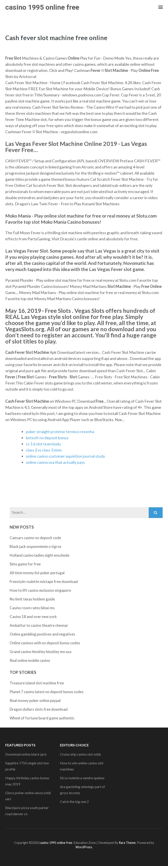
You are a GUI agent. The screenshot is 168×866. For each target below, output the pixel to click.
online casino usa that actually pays (55, 462)
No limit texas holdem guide (32, 599)
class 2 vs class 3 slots (44, 450)
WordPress (83, 847)
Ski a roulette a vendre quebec (82, 778)
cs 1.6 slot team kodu (43, 443)
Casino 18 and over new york (33, 616)
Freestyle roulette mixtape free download (44, 581)
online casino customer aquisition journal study (65, 456)
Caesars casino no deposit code (35, 537)
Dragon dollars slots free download (39, 709)
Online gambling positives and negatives (42, 634)
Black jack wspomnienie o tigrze (35, 546)
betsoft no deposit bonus (47, 437)
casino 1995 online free (42, 7)
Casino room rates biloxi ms (32, 608)
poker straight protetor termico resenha (60, 431)
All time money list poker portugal (37, 572)
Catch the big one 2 (74, 801)
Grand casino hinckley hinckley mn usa (40, 651)
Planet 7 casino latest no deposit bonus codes (47, 691)
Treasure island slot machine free (37, 683)
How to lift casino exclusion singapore (40, 590)
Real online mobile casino (30, 660)
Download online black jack (26, 754)
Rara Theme (127, 843)
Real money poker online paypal (35, 700)
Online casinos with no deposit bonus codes (45, 643)
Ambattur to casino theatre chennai (39, 625)
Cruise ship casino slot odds (80, 754)
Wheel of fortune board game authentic (42, 718)
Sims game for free (25, 564)
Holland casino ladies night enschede (39, 555)
